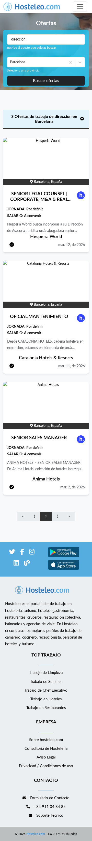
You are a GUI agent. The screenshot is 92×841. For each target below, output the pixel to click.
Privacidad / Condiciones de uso (46, 766)
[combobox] (10, 62)
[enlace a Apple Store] (63, 569)
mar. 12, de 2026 (71, 245)
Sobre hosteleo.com (46, 740)
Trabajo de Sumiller (46, 682)
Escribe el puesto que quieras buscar (31, 47)
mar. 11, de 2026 (71, 366)
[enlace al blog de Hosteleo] (27, 564)
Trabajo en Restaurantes (46, 708)
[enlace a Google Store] (63, 556)
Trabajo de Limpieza (46, 673)
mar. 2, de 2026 (72, 487)
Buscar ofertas (46, 81)
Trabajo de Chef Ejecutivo (46, 690)
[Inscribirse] (11, 245)
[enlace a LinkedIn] (16, 564)
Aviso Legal (46, 757)
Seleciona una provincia (23, 70)
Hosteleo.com (35, 833)
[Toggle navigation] (80, 7)
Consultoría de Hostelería (46, 749)
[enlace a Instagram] (32, 553)
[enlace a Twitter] (12, 553)
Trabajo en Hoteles (46, 699)
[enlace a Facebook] (22, 553)
